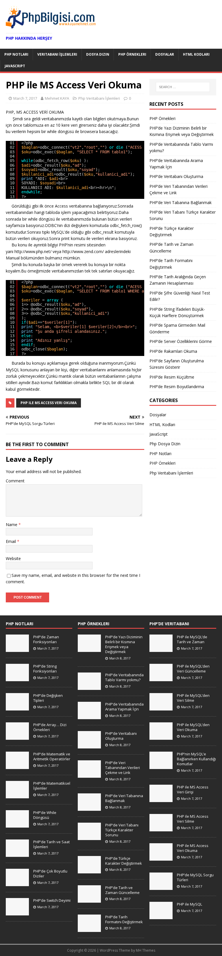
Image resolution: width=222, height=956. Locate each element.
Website (13, 558)
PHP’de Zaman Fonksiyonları (46, 639)
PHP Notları (16, 54)
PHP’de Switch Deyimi (52, 900)
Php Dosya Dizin (164, 443)
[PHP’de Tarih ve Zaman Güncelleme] (89, 899)
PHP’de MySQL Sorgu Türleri (195, 877)
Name (12, 524)
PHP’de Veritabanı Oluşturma (176, 176)
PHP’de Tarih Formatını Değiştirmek (124, 919)
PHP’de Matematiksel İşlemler (51, 786)
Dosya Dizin (97, 54)
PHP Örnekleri (132, 54)
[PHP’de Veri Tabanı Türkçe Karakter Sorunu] (89, 837)
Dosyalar (164, 54)
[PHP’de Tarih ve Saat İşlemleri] (17, 853)
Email (11, 541)
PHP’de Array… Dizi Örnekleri (49, 727)
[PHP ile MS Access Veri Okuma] (161, 857)
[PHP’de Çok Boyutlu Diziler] (17, 883)
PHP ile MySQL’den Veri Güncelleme (193, 669)
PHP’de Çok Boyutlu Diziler (50, 873)
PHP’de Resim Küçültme (171, 377)
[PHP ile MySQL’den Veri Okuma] (161, 736)
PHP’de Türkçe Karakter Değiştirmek (123, 861)
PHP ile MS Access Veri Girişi (192, 789)
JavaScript (15, 65)
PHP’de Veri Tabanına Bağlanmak (180, 202)
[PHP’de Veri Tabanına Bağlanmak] (89, 807)
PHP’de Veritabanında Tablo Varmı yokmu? (124, 677)
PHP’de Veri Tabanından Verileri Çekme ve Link (122, 767)
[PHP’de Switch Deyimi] (17, 912)
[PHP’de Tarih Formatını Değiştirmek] (89, 928)
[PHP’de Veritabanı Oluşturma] (89, 745)
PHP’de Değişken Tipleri (48, 698)
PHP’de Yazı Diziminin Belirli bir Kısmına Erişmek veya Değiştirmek (124, 644)
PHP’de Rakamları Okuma (173, 351)
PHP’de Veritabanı (169, 623)
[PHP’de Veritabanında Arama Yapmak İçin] (89, 716)
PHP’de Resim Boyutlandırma (176, 386)
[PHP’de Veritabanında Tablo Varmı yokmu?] (89, 686)
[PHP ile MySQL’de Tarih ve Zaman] (161, 648)
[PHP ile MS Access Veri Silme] (161, 828)
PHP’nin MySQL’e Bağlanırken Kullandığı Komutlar (196, 758)
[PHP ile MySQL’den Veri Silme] (161, 707)
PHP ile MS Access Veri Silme (192, 819)
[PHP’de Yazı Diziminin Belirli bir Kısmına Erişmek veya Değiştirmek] (89, 648)
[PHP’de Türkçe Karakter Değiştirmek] (89, 870)
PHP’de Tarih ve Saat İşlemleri (51, 844)
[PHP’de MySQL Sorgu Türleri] (161, 886)
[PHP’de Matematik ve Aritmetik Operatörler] (17, 765)
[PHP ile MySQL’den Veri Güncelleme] (161, 678)
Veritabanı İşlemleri (57, 54)
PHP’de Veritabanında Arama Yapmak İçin (124, 706)
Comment (15, 481)
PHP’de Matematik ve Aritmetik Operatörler (51, 756)
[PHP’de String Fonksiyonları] (17, 678)
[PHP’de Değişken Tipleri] (17, 707)
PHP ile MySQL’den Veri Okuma (193, 727)
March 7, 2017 (25, 98)
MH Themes (145, 950)
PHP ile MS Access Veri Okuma (49, 402)
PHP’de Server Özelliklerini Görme (180, 341)
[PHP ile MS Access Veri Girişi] (161, 798)
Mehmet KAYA (57, 98)
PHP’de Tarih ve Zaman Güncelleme (122, 890)
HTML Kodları (196, 54)
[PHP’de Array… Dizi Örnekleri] (17, 736)
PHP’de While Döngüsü (44, 815)
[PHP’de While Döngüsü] (17, 824)
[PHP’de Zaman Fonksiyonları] (17, 648)
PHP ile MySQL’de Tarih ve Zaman (192, 639)
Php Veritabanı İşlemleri (99, 98)
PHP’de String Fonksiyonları (45, 669)
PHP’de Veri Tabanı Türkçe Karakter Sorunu (121, 829)
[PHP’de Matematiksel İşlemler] (17, 795)
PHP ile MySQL (189, 904)
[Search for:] (183, 87)
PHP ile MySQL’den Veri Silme (193, 698)
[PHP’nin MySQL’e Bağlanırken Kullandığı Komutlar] (161, 765)
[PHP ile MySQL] (161, 916)
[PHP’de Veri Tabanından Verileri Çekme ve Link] (89, 774)
